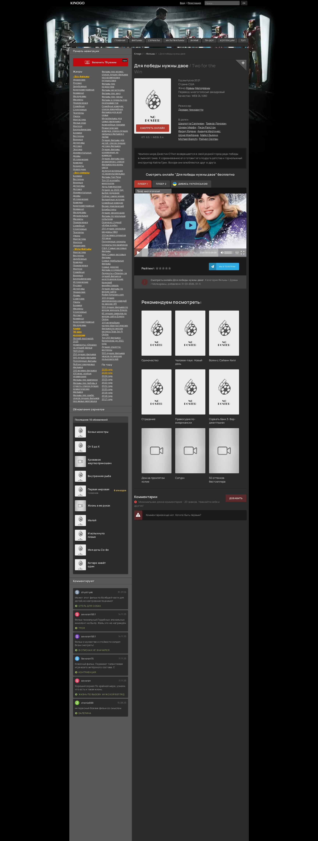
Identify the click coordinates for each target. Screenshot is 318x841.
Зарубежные (80, 86)
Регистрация (194, 3)
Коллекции (227, 40)
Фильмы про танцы (112, 96)
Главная (120, 40)
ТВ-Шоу (209, 40)
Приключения (80, 103)
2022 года (107, 383)
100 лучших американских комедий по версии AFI (114, 301)
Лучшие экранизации (113, 213)
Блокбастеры (109, 209)
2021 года (107, 386)
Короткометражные (83, 89)
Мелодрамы (79, 96)
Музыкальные (80, 216)
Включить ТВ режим (104, 62)
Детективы (79, 143)
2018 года (107, 396)
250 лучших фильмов (84, 354)
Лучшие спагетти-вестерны (111, 348)
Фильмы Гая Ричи (111, 177)
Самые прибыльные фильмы (113, 262)
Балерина (85, 713)
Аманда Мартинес (208, 131)
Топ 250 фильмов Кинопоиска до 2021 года (113, 341)
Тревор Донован (216, 123)
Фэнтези (77, 126)
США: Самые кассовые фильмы (114, 250)
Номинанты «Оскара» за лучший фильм (85, 346)
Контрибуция (87, 672)
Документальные (82, 153)
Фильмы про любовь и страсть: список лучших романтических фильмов (86, 387)
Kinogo (138, 53)
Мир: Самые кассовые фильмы (114, 256)
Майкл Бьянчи (209, 135)
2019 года (107, 392)
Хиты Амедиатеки (111, 186)
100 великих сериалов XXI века (114, 237)
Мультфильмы (175, 40)
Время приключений (113, 206)
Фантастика (79, 119)
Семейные (79, 106)
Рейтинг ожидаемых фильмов (84, 366)
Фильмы (137, 40)
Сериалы (154, 40)
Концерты (78, 166)
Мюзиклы (78, 99)
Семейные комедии (112, 203)
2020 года (107, 389)
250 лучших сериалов (113, 228)
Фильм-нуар (79, 123)
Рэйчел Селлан (208, 139)
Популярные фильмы (84, 361)
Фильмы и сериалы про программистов (114, 101)
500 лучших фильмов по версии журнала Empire (115, 308)
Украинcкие (79, 80)
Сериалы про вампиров (115, 245)
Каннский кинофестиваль (110, 284)
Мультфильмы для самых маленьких (112, 120)
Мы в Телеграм (227, 266)
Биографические (82, 129)
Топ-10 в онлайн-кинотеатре (111, 182)
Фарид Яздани (187, 131)
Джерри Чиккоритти (190, 109)
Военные (78, 139)
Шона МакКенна (188, 135)
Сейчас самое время (113, 196)
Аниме (194, 40)
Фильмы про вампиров (85, 380)
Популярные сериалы (114, 241)
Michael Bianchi (187, 139)
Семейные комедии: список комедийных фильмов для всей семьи (113, 110)
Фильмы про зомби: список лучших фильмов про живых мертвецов (86, 398)
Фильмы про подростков (108, 85)
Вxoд (182, 3)
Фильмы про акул (111, 93)
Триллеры (78, 113)
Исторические (80, 159)
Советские (78, 298)
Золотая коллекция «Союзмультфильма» (113, 172)
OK (244, 3)
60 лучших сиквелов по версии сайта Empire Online (114, 316)
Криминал (78, 93)
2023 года (107, 379)
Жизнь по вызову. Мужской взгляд (102, 694)
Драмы (76, 156)
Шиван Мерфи (187, 127)
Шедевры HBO (110, 232)
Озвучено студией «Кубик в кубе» (111, 224)
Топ (243, 40)
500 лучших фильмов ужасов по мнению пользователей (113, 356)
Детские (77, 146)
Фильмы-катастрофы (113, 90)
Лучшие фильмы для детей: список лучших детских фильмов (113, 143)
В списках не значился (94, 650)
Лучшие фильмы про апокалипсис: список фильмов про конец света (113, 163)
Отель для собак (90, 605)
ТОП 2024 (78, 351)
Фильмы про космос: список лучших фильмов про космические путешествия (115, 76)
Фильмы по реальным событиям (114, 217)
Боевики (77, 133)
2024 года (107, 376)
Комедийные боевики (113, 124)
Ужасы (76, 116)
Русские (77, 83)
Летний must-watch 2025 (83, 340)
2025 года (107, 373)
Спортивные (80, 109)
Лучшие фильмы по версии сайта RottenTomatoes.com (113, 292)
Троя (82, 628)
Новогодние (79, 169)
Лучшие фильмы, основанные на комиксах (111, 152)
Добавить (236, 498)
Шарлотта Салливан (191, 123)
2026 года (107, 369)
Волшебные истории (113, 199)
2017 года (107, 399)
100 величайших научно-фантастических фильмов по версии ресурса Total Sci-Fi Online (115, 328)
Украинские (79, 292)
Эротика (77, 149)
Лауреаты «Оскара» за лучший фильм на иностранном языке (114, 276)
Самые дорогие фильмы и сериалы (112, 268)
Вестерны (78, 136)
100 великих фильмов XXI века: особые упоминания (85, 373)
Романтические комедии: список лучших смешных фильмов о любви (115, 132)
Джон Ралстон (206, 127)
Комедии (78, 162)
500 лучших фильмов (84, 357)
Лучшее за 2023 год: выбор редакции (113, 191)
